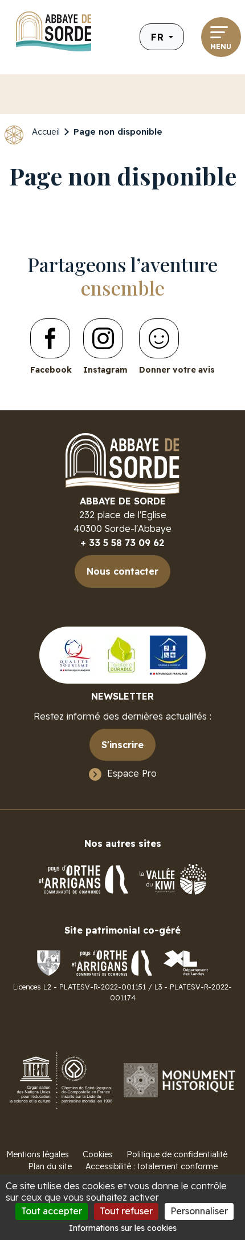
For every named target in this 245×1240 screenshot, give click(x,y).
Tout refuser (126, 1211)
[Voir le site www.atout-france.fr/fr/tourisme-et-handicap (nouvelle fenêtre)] (169, 654)
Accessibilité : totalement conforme (151, 1166)
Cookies (98, 1154)
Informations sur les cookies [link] (123, 1228)
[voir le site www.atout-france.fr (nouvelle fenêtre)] (75, 654)
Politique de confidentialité (176, 1154)
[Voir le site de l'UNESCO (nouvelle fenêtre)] (61, 1079)
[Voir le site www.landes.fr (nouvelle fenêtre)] (186, 962)
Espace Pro (132, 773)
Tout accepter (51, 1211)
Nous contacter (122, 571)
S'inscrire (122, 744)
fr (158, 37)
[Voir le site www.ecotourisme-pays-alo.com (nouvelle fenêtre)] (121, 654)
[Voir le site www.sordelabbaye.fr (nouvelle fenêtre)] (48, 962)
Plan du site (50, 1166)
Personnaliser (199, 1211)
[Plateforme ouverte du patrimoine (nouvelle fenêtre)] (179, 1079)
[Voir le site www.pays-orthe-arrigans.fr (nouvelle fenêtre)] (112, 962)
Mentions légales (37, 1154)
